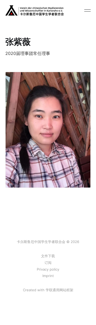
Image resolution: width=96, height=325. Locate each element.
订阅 (48, 262)
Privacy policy (48, 269)
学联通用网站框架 (59, 290)
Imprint (48, 276)
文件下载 (48, 256)
